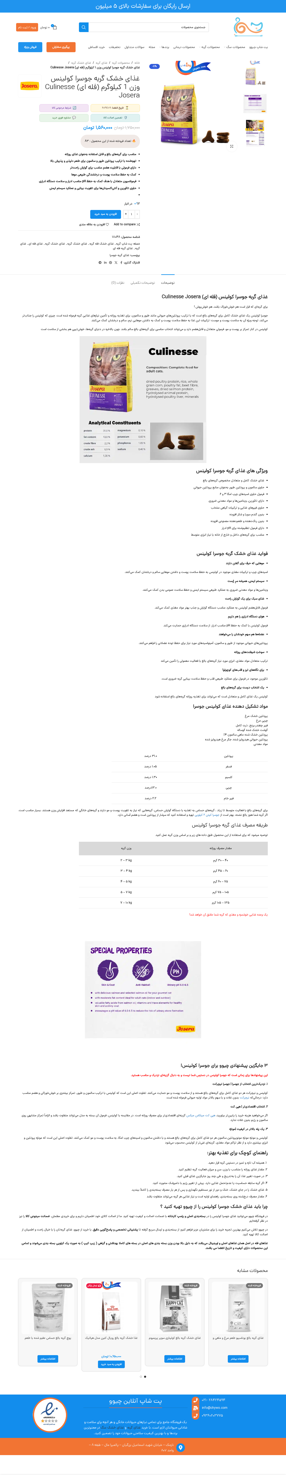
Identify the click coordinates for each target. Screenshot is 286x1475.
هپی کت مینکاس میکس (200, 1115)
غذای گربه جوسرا (119, 255)
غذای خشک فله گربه (101, 244)
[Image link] (50, 1415)
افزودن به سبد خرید (105, 214)
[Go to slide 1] (145, 1377)
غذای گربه (101, 63)
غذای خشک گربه (81, 63)
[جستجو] (84, 27)
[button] (111, 1364)
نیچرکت (244, 1098)
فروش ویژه (30, 47)
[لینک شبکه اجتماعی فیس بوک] (121, 263)
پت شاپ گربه (124, 244)
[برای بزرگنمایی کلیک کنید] (232, 146)
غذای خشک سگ (112, 1427)
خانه (137, 63)
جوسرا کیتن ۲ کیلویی (207, 815)
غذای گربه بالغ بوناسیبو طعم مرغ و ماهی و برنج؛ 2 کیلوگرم (238, 1340)
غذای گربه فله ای (123, 248)
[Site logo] (248, 27)
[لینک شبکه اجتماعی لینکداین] (105, 263)
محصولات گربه (121, 63)
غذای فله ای (35, 244)
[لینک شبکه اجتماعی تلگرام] (100, 263)
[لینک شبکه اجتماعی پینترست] (110, 263)
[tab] (168, 280)
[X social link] (116, 263)
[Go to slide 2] (141, 1377)
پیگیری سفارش (61, 47)
